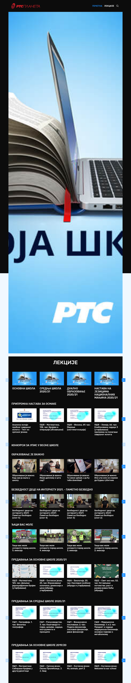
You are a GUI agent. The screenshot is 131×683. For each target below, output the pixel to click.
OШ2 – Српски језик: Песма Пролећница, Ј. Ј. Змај (51, 668)
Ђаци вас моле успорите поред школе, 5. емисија (24, 548)
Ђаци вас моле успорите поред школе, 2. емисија (106, 548)
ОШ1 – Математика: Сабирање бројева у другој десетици (22, 668)
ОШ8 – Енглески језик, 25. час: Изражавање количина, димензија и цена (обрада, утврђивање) (51, 585)
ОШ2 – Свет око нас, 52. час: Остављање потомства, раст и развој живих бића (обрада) (106, 585)
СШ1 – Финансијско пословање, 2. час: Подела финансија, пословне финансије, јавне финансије (77, 627)
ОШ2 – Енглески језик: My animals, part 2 (78, 667)
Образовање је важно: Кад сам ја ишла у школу (23, 477)
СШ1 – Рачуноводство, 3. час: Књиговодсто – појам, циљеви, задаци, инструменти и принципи (51, 627)
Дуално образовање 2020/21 (76, 391)
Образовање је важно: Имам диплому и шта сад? (51, 477)
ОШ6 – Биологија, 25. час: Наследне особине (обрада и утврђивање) (78, 583)
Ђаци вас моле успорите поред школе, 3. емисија (79, 548)
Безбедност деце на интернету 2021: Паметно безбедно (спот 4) (50, 514)
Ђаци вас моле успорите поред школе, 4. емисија (51, 548)
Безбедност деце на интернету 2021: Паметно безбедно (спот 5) (22, 514)
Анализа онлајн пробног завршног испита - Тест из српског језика (21, 428)
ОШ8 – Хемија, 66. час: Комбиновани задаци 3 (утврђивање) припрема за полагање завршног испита (106, 430)
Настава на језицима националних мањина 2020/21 (106, 393)
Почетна (97, 6)
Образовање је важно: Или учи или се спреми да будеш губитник (106, 477)
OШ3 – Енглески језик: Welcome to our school (105, 667)
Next (123, 380)
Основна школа (23, 388)
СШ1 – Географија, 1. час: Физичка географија (22, 624)
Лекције (109, 6)
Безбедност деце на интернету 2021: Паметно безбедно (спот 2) (104, 514)
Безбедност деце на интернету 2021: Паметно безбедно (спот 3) (77, 514)
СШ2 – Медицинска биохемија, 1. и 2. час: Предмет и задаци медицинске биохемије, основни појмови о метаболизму (106, 628)
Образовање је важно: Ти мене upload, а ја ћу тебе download (78, 477)
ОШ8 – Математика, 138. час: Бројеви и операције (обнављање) (51, 427)
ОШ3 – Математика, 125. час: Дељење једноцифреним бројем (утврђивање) (23, 584)
